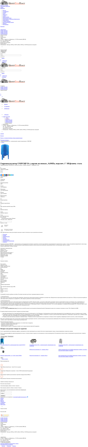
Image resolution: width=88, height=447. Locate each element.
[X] (6, 175)
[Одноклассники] (3, 175)
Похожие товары (4, 336)
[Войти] (1, 92)
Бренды (4, 10)
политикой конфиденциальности (20, 396)
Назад (7, 117)
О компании (3, 402)
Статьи (4, 15)
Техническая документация (8, 240)
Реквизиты (5, 14)
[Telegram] (13, 175)
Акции (1, 399)
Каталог (2, 398)
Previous (2, 337)
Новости (4, 23)
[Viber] (8, 175)
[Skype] (11, 175)
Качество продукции (7, 18)
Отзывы (4, 12)
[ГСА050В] (4, 160)
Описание (5, 234)
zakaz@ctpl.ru (3, 29)
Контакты (2, 403)
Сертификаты (6, 11)
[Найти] (3, 57)
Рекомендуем (10, 336)
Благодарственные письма (8, 22)
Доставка (5, 238)
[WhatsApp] (9, 175)
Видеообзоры (5, 24)
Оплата (4, 237)
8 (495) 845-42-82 (3, 33)
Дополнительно (6, 239)
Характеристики (6, 236)
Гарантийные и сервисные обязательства (11, 19)
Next (2, 347)
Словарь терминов (6, 21)
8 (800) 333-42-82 (3, 32)
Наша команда (6, 20)
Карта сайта (2, 404)
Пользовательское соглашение (6, 444)
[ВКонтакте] (1, 175)
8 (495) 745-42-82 (3, 30)
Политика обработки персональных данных (9, 443)
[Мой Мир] (4, 175)
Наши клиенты (6, 16)
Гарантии (5, 241)
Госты (4, 13)
